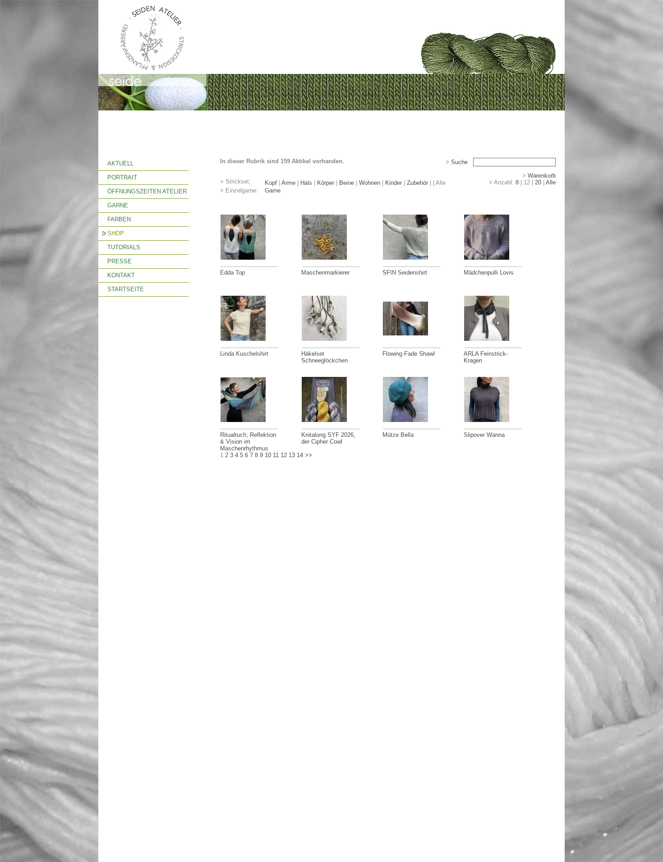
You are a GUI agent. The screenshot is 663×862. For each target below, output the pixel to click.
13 (292, 455)
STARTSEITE (125, 289)
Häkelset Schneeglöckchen (324, 357)
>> (308, 455)
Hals (306, 182)
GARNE (117, 205)
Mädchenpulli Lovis (489, 272)
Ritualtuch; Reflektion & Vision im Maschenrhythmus (248, 441)
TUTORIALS (123, 247)
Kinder (393, 182)
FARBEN (119, 219)
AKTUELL (120, 163)
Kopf (271, 182)
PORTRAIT (122, 177)
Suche (459, 162)
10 (268, 455)
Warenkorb (542, 175)
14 (300, 455)
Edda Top (232, 272)
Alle (551, 182)
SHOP (115, 233)
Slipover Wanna (484, 434)
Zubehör (417, 182)
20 (538, 182)
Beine (346, 182)
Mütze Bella (398, 434)
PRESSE (119, 261)
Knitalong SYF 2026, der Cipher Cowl (328, 438)
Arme (288, 182)
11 (276, 455)
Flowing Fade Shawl (408, 353)
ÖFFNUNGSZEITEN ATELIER (147, 191)
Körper (325, 182)
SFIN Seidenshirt (404, 272)
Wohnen (369, 182)
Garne (273, 190)
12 (284, 455)
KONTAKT (121, 275)
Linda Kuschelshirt (244, 353)
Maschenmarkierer (325, 272)
